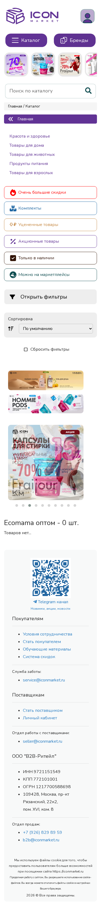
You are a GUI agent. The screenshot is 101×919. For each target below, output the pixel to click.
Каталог (33, 106)
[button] (16, 505)
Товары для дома (26, 145)
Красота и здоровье (29, 136)
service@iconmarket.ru (44, 680)
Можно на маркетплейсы (43, 275)
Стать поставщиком (42, 710)
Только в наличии (36, 258)
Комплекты (29, 208)
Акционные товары (38, 241)
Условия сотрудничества (47, 634)
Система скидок (39, 657)
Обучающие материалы (47, 649)
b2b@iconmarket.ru (41, 840)
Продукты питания (28, 164)
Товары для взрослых (31, 173)
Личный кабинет (40, 718)
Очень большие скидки (42, 192)
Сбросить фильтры (49, 349)
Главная (15, 106)
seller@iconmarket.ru (42, 741)
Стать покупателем (42, 642)
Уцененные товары (38, 225)
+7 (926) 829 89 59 (42, 832)
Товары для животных (32, 154)
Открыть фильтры (43, 296)
